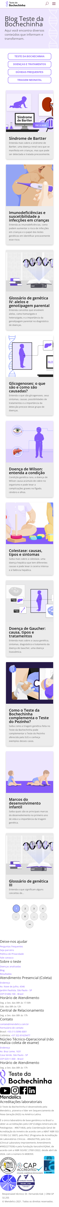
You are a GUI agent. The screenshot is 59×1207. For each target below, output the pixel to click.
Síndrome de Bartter (27, 138)
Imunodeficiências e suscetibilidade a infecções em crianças (29, 216)
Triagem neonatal (29, 80)
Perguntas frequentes (11, 946)
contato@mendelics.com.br (14, 1024)
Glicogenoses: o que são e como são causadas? (27, 387)
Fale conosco (6, 957)
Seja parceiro (7, 950)
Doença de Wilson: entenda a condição (27, 470)
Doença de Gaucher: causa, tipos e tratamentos (27, 632)
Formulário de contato (11, 1027)
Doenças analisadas (10, 966)
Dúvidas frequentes (29, 72)
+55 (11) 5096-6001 (17, 1031)
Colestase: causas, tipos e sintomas (25, 552)
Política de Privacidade (12, 953)
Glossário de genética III (28, 882)
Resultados (6, 973)
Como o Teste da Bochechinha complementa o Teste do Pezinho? (29, 715)
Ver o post (40, 125)
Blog (2, 970)
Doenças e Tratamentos (29, 64)
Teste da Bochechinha (29, 56)
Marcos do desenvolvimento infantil (25, 803)
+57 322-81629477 (20, 1035)
